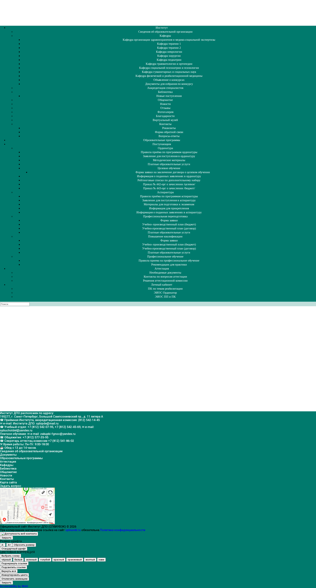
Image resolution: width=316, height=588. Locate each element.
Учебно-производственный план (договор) (169, 228)
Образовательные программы (161, 140)
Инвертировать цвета (14, 575)
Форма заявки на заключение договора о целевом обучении (173, 172)
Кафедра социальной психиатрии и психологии (169, 67)
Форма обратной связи (169, 132)
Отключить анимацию (14, 578)
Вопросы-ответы (169, 136)
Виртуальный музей (165, 120)
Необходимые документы (165, 272)
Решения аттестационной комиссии (165, 280)
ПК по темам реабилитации (165, 288)
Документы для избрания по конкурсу (169, 83)
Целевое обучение (169, 168)
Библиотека (165, 91)
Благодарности (165, 116)
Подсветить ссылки (13, 567)
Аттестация (162, 268)
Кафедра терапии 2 (169, 47)
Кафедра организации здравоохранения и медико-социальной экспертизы (169, 39)
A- (2, 544)
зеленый (31, 559)
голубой (45, 559)
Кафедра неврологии (169, 51)
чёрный (6, 559)
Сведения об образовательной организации (165, 31)
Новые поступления (169, 95)
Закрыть (6, 537)
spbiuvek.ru (73, 530)
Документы (8, 454)
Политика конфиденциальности (122, 530)
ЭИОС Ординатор (165, 292)
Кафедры (165, 35)
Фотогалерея (165, 112)
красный (59, 559)
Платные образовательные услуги (169, 164)
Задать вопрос (10, 486)
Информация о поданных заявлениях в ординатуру (169, 176)
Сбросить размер (24, 544)
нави (101, 559)
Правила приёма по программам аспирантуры (169, 196)
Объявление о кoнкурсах (169, 79)
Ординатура (165, 148)
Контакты (165, 124)
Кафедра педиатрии (169, 59)
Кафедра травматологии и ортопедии (169, 63)
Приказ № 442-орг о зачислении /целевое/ (169, 184)
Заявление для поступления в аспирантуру (169, 200)
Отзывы (165, 107)
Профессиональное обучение (165, 256)
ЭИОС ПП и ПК (165, 296)
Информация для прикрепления (169, 208)
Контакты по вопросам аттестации (165, 276)
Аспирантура (165, 192)
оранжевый (75, 559)
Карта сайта (8, 482)
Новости (165, 103)
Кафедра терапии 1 (169, 43)
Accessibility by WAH (14, 586)
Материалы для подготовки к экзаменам (169, 204)
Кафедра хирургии (169, 55)
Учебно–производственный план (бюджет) (169, 224)
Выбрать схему (10, 555)
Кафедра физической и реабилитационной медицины (169, 75)
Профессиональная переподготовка (165, 216)
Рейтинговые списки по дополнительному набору (169, 180)
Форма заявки (169, 220)
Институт (162, 27)
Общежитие (165, 99)
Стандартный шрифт (13, 548)
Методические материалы (169, 160)
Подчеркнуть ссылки (14, 563)
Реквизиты (169, 128)
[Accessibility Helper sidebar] (19, 534)
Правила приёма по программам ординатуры (169, 152)
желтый (90, 559)
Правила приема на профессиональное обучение (169, 260)
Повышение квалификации (165, 236)
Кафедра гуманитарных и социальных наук (169, 71)
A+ (9, 544)
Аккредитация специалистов (165, 87)
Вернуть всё (8, 571)
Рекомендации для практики (169, 264)
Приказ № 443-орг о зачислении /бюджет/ (169, 188)
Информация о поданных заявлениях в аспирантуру (169, 212)
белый (18, 559)
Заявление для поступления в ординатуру (169, 156)
